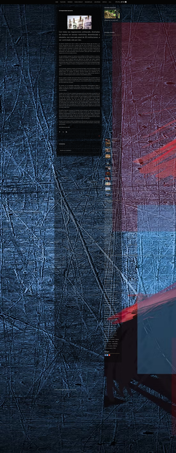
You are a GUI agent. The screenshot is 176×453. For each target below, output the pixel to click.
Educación (113, 315)
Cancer (112, 304)
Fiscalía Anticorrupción (113, 319)
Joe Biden (111, 328)
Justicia (115, 328)
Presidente (110, 346)
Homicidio (115, 324)
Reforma (115, 346)
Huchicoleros (107, 326)
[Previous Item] (106, 14)
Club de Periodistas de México (110, 309)
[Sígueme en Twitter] (118, 2)
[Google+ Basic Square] (109, 355)
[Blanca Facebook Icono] (116, 2)
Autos (109, 300)
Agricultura (110, 293)
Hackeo (110, 324)
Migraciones (106, 337)
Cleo (118, 306)
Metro (115, 335)
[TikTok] (126, 2)
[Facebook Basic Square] (105, 355)
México (110, 341)
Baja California (114, 300)
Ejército (117, 315)
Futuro (108, 322)
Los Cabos (111, 333)
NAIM (113, 341)
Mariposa (111, 335)
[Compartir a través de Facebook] (59, 132)
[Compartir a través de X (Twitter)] (63, 132)
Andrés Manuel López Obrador (110, 296)
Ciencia (114, 306)
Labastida (106, 330)
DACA (115, 313)
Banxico (117, 302)
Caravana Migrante (108, 306)
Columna (106, 311)
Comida (110, 311)
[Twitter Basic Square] (107, 355)
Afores (105, 293)
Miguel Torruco (107, 339)
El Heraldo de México (108, 317)
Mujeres (106, 341)
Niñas (116, 341)
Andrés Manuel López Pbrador (110, 298)
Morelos (113, 339)
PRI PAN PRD (115, 343)
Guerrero (106, 324)
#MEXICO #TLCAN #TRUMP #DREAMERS (112, 285)
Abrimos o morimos (108, 291)
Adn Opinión (115, 291)
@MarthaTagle (113, 287)
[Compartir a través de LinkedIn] (66, 132)
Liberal (114, 330)
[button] (63, 2)
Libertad (106, 333)
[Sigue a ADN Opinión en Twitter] (122, 2)
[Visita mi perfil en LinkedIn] (120, 2)
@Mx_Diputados (107, 289)
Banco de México (107, 302)
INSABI (112, 326)
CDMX (105, 304)
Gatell (111, 322)
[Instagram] (124, 2)
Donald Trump (107, 315)
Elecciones (116, 317)
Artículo (106, 300)
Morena (117, 339)
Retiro (114, 348)
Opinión (109, 343)
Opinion (106, 343)
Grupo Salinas (116, 322)
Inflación (106, 328)
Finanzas (106, 319)
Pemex (105, 346)
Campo (109, 304)
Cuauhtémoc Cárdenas (109, 313)
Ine (114, 326)
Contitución (115, 311)
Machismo (106, 335)
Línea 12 (115, 333)
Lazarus (110, 330)
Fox (105, 322)
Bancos (113, 302)
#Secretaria (106, 287)
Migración (112, 337)
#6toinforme (106, 283)
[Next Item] (117, 14)
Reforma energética (108, 348)
